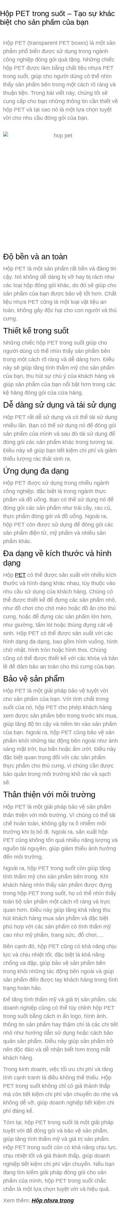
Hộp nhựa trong (53, 1200)
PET (20, 575)
